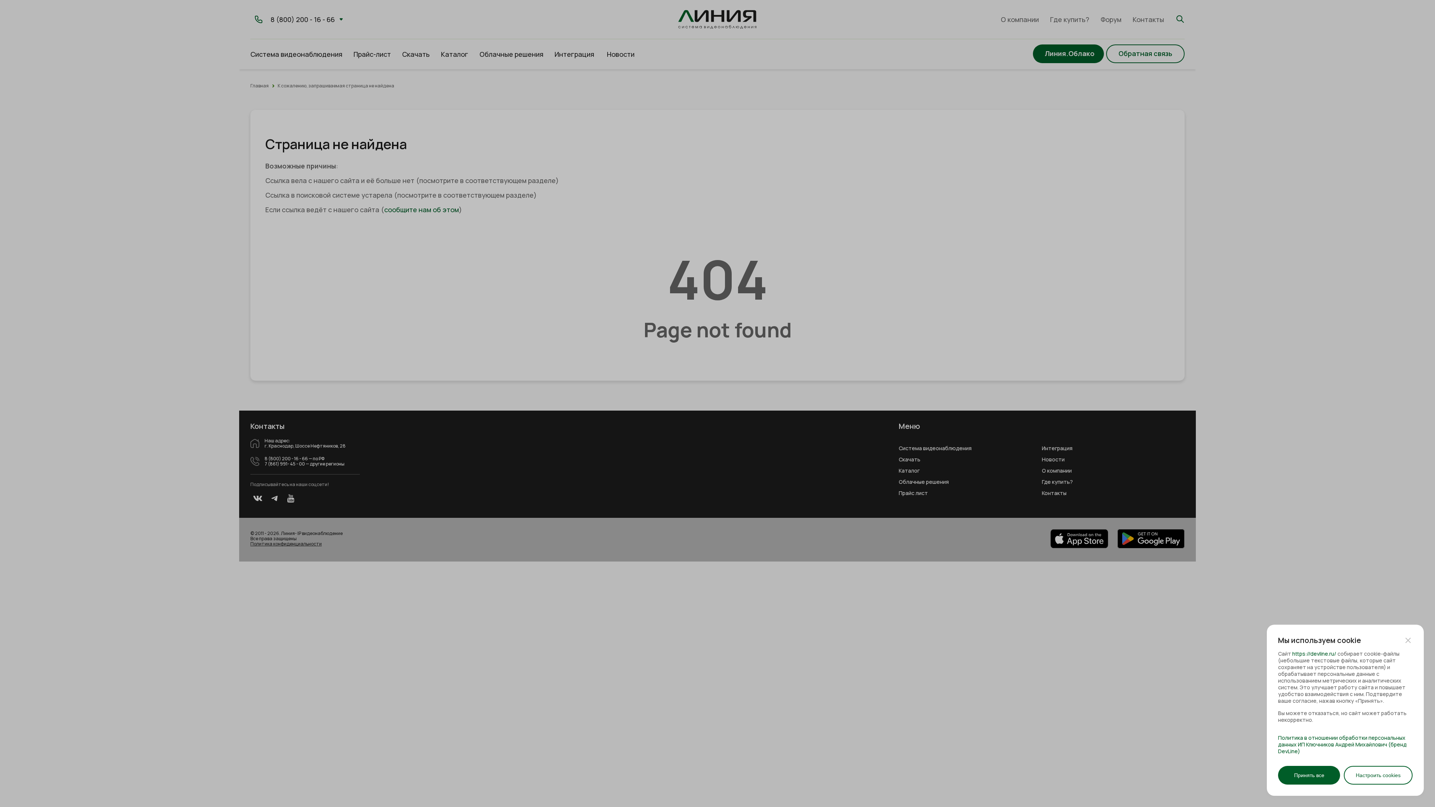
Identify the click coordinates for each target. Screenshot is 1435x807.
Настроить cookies (1378, 775)
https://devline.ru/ (1314, 653)
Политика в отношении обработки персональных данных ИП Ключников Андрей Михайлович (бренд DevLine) (1342, 745)
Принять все (1309, 775)
